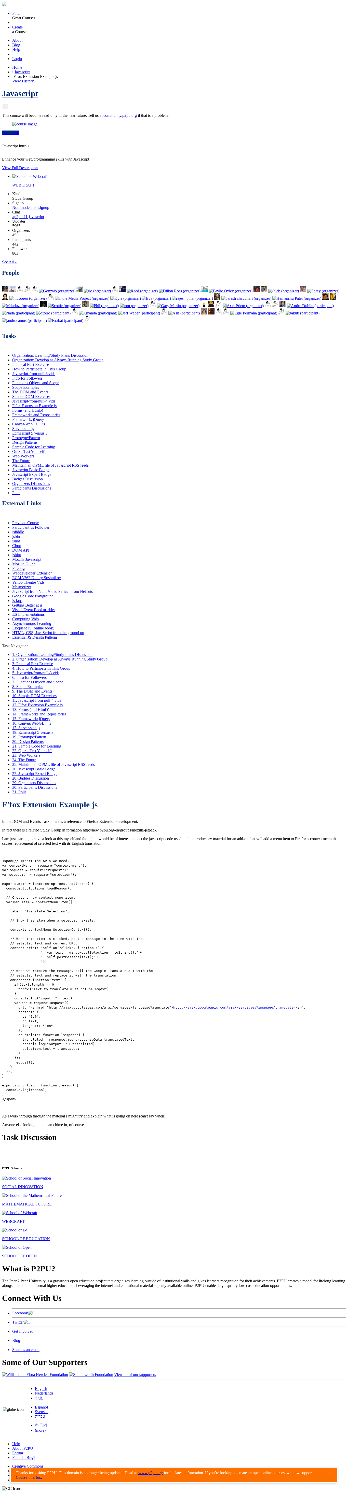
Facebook (20, 1313)
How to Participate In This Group (39, 369)
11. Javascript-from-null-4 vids (36, 700)
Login (17, 58)
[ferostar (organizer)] (122, 291)
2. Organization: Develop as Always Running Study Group (60, 659)
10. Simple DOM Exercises (34, 696)
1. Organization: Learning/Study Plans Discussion (52, 654)
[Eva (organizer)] (156, 298)
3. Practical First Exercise (32, 664)
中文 (39, 1398)
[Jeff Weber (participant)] (139, 313)
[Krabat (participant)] (65, 320)
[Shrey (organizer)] (323, 291)
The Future (21, 460)
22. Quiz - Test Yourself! (32, 751)
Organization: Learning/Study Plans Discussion (50, 355)
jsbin (16, 536)
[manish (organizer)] (27, 291)
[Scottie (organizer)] (64, 306)
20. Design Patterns (28, 741)
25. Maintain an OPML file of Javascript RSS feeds (53, 764)
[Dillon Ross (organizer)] (179, 291)
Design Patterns (24, 442)
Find (16, 13)
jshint (16, 555)
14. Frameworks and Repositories (39, 714)
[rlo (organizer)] (97, 291)
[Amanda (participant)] (98, 313)
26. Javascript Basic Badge (34, 769)
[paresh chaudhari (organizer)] (246, 298)
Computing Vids (25, 619)
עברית (40, 1416)
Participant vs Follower (30, 527)
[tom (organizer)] (134, 306)
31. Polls (19, 792)
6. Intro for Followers (29, 677)
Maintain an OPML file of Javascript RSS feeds (50, 465)
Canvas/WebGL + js (28, 424)
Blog (16, 45)
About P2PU (22, 1448)
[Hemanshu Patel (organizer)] (296, 298)
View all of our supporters (135, 1374)
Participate (10, 133)
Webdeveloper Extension (32, 573)
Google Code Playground (32, 596)
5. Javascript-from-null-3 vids (35, 673)
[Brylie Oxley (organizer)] (230, 291)
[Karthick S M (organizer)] (20, 291)
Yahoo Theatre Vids (28, 582)
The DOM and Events (30, 392)
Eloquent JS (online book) (33, 628)
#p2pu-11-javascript (28, 216)
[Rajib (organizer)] (275, 306)
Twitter (18, 1322)
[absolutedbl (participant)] (164, 313)
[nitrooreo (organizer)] (28, 298)
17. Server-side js (26, 728)
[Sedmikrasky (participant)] (204, 313)
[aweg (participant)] (87, 320)
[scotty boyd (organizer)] (35, 291)
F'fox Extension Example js (34, 406)
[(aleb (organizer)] (283, 291)
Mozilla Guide (23, 564)
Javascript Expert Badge (31, 474)
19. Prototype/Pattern (29, 737)
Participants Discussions (31, 488)
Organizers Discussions (31, 483)
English (41, 1388)
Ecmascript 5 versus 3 (29, 433)
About (17, 40)
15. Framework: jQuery (31, 718)
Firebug (18, 568)
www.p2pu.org (150, 1473)
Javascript (22, 72)
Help (16, 49)
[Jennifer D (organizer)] (256, 291)
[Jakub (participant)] (302, 313)
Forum (17, 1453)
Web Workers (23, 456)
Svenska (41, 1412)
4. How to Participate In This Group (41, 668)
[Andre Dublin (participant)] (310, 306)
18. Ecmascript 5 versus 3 (32, 732)
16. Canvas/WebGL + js (31, 723)
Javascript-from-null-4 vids (33, 401)
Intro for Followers (27, 378)
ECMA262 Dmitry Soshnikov (36, 578)
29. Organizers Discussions (34, 783)
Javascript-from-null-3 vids (33, 373)
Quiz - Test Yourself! (29, 451)
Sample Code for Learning (33, 447)
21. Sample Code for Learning (36, 746)
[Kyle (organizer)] (125, 298)
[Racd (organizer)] (142, 291)
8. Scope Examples (27, 686)
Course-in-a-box (29, 1477)
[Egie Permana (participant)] (253, 313)
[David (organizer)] (5, 298)
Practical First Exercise (30, 364)
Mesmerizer (21, 587)
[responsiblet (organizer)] (43, 306)
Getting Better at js (27, 605)
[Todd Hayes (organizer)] (12, 291)
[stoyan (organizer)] (333, 298)
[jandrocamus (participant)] (24, 320)
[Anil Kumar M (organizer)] (79, 291)
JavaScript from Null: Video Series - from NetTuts (52, 591)
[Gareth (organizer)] (153, 306)
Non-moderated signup (30, 207)
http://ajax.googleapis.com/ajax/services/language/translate (233, 1007)
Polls (16, 493)
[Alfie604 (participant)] (226, 313)
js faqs (17, 600)
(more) (40, 1430)
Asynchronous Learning (31, 623)
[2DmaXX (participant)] (281, 313)
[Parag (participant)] (282, 306)
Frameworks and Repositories (36, 415)
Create (17, 27)
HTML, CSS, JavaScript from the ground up (48, 632)
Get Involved (22, 1331)
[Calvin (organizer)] (325, 298)
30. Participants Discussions (34, 787)
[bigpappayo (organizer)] (51, 298)
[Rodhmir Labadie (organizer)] (5, 291)
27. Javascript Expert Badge (34, 773)
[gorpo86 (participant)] (219, 313)
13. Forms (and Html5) (30, 709)
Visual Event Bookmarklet (33, 610)
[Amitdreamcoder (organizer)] (218, 306)
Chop (16, 545)
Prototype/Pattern (26, 438)
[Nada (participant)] (18, 313)
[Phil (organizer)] (104, 306)
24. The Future (24, 760)
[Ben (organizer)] (268, 306)
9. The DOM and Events (32, 691)
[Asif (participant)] (184, 313)
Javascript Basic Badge (30, 470)
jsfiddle (18, 532)
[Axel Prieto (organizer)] (243, 306)
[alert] (174, 1475)
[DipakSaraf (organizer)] (303, 291)
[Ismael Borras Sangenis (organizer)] (264, 291)
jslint (16, 541)
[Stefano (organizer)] (115, 291)
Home (17, 67)
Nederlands (44, 1393)
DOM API (20, 550)
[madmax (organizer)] (211, 306)
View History (23, 81)
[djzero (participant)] (53, 313)
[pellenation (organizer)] (85, 306)
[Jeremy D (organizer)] (205, 291)
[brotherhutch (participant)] (211, 313)
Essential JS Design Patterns (35, 637)
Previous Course (25, 523)
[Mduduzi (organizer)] (20, 306)
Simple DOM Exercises (31, 396)
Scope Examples (25, 387)
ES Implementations (28, 614)
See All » (9, 262)
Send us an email (25, 1349)
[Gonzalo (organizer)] (57, 291)
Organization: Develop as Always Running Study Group (57, 360)
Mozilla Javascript (26, 559)
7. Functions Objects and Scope (37, 682)
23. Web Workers (26, 755)
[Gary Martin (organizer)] (178, 306)
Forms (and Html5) (27, 410)
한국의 (41, 1425)
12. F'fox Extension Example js (37, 705)
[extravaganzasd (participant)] (75, 313)
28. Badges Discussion (30, 778)
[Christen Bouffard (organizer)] (217, 298)
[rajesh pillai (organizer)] (192, 298)
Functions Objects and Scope (35, 383)
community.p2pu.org (120, 115)
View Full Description (20, 168)
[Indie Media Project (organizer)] (82, 298)
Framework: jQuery (28, 419)
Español (41, 1407)
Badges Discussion (27, 479)
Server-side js (23, 428)
